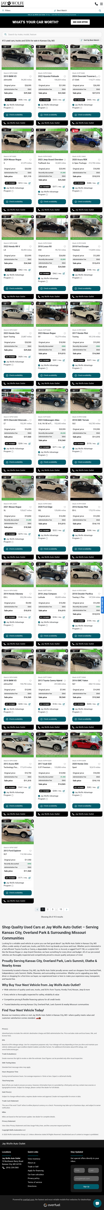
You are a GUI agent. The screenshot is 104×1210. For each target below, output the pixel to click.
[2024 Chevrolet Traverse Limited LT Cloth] (86, 57)
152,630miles (60, 423)
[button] (96, 3)
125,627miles (26, 510)
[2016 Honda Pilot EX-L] (86, 487)
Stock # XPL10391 (10, 504)
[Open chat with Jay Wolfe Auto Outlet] (97, 1203)
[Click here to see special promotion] (52, 15)
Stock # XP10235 (44, 417)
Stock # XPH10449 (79, 761)
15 (61, 909)
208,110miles (94, 684)
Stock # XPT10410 (44, 590)
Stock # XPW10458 (79, 417)
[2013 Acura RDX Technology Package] (18, 744)
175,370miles (94, 510)
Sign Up (86, 1187)
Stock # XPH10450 (10, 677)
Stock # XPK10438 (10, 243)
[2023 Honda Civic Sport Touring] (18, 314)
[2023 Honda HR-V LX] (18, 227)
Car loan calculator (36, 1174)
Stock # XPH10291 (45, 761)
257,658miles (60, 684)
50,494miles (26, 250)
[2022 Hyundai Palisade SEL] (52, 57)
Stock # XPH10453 (10, 590)
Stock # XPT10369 (79, 677)
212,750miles (94, 163)
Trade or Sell (33, 1167)
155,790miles (26, 684)
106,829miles (60, 80)
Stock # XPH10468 (10, 73)
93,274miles (60, 337)
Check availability (16, 115)
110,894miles (94, 250)
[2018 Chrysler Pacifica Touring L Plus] (86, 574)
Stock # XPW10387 (11, 847)
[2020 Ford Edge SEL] (52, 487)
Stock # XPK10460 (44, 504)
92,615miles (95, 767)
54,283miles (26, 80)
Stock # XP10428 (44, 330)
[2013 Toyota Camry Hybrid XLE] (52, 661)
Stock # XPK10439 (10, 761)
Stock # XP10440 (78, 73)
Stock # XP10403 (10, 156)
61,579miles (26, 163)
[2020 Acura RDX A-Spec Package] (86, 140)
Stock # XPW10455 (11, 417)
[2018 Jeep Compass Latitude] (52, 574)
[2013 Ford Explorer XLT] (18, 831)
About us (31, 1163)
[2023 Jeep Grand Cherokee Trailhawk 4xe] (52, 140)
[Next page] (66, 909)
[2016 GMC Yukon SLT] (86, 661)
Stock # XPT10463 (44, 677)
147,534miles (94, 597)
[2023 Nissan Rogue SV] (52, 314)
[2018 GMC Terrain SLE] (86, 401)
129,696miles (60, 510)
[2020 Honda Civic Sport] (86, 744)
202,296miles (26, 597)
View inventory (34, 1159)
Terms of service (35, 1182)
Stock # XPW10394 (79, 590)
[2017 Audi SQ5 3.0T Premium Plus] (52, 744)
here (41, 1126)
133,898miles (60, 767)
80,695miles (60, 597)
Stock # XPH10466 (45, 73)
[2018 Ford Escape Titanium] (86, 227)
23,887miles (26, 337)
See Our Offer (80, 22)
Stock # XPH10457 (10, 330)
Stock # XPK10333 (79, 330)
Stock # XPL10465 (79, 156)
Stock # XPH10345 (45, 243)
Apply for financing (36, 1170)
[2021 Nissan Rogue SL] (18, 487)
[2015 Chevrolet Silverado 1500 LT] (18, 401)
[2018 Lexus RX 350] (52, 227)
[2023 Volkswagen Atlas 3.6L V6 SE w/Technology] (52, 401)
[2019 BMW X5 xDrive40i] (18, 57)
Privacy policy (33, 1178)
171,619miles (26, 767)
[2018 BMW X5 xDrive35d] (18, 661)
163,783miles (94, 423)
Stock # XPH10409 (79, 504)
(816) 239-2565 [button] (12, 1167)
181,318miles (94, 337)
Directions (32, 1186)
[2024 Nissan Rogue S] (18, 140)
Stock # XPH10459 (79, 243)
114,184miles (26, 854)
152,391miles (26, 423)
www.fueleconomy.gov (10, 1049)
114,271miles (94, 80)
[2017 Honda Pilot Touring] (86, 314)
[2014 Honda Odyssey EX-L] (18, 574)
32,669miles (60, 163)
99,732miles (60, 250)
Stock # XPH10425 (45, 156)
